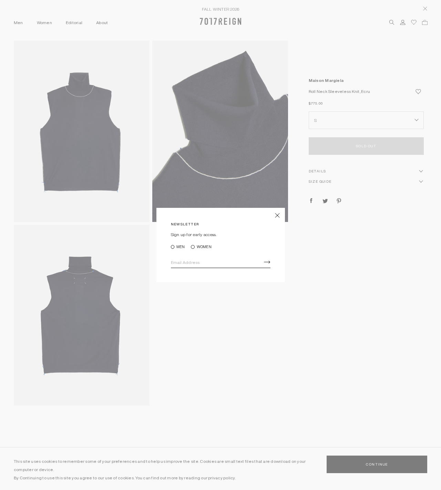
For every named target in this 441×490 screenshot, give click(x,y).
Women (204, 247)
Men (180, 247)
